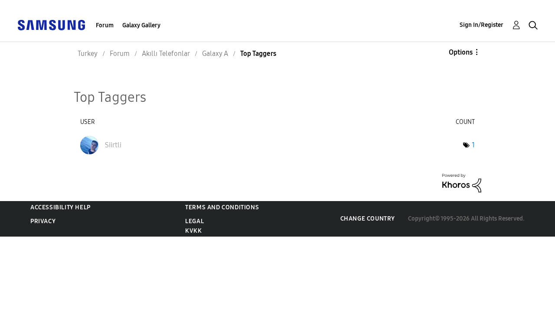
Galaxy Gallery (141, 25)
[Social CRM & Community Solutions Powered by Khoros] (461, 183)
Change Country (367, 218)
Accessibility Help (60, 207)
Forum (105, 25)
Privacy (43, 221)
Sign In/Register (481, 25)
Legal (194, 221)
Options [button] (461, 52)
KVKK (193, 230)
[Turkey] (51, 24)
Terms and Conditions (222, 207)
